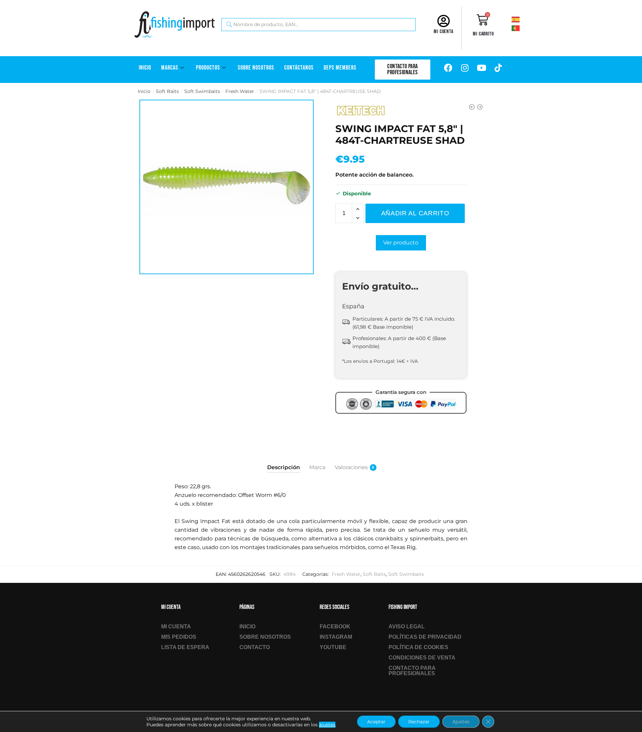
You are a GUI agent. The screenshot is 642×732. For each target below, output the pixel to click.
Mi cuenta (443, 31)
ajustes (327, 725)
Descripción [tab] (283, 467)
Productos (208, 67)
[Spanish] (525, 19)
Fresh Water (239, 91)
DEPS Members (340, 67)
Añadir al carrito (415, 213)
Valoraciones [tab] (351, 467)
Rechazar (419, 722)
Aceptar (376, 722)
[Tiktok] (498, 68)
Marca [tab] (317, 467)
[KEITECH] (360, 110)
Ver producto (400, 242)
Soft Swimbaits (202, 91)
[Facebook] (448, 68)
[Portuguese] (525, 27)
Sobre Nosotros (256, 67)
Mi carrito (483, 34)
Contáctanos (299, 67)
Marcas (169, 67)
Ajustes (460, 722)
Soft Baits (167, 91)
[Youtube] (481, 68)
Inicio (145, 67)
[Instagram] (464, 68)
